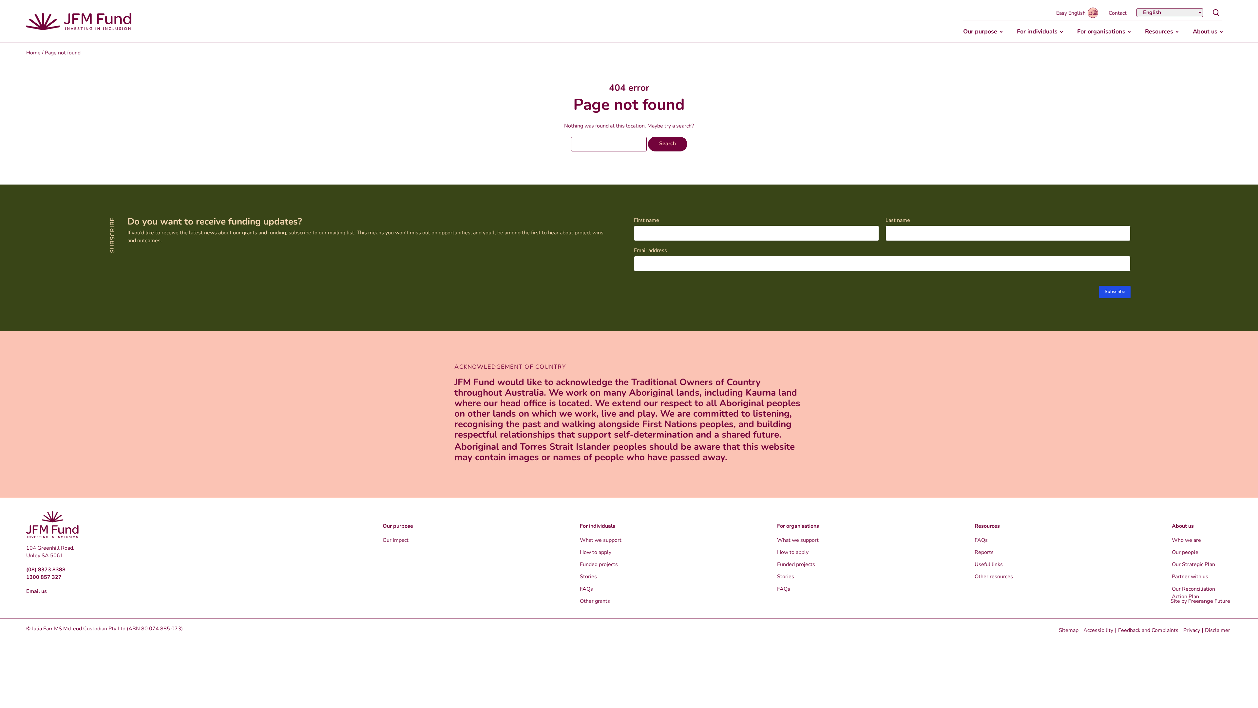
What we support (600, 540)
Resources (1159, 32)
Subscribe (1115, 291)
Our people (1185, 552)
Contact (1118, 13)
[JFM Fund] (78, 21)
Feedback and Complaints (1148, 630)
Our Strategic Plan (1193, 564)
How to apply (595, 552)
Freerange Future (1209, 601)
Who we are (1186, 540)
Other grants (595, 601)
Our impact (396, 540)
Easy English (1071, 13)
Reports (984, 552)
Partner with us (1190, 577)
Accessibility (1098, 630)
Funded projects (599, 564)
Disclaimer (1217, 630)
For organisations (1101, 32)
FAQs (586, 589)
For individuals (1037, 32)
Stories (588, 577)
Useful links (989, 564)
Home (33, 53)
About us (1205, 32)
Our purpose (980, 32)
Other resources (994, 577)
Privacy (1191, 630)
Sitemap (1068, 630)
